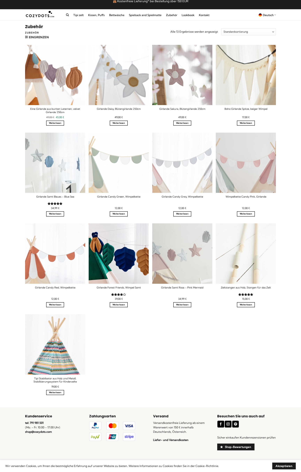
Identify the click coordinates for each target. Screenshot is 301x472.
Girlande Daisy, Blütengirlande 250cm (119, 108)
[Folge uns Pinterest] (235, 424)
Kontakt (204, 15)
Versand (160, 416)
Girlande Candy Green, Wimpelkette (118, 196)
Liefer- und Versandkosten (170, 440)
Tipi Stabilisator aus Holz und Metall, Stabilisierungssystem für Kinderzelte (55, 380)
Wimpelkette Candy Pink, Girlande (246, 196)
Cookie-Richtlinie (206, 466)
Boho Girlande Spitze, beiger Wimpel (246, 108)
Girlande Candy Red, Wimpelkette (55, 287)
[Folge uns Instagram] (228, 424)
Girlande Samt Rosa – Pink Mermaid (182, 287)
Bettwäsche (116, 15)
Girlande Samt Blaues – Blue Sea (55, 196)
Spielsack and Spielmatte (145, 15)
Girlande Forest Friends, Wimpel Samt (119, 287)
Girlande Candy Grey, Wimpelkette (182, 196)
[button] (67, 15)
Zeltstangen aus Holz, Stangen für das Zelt (246, 287)
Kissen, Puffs (96, 15)
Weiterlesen (55, 123)
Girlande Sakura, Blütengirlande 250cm (182, 108)
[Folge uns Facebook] (220, 424)
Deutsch (268, 15)
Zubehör (171, 15)
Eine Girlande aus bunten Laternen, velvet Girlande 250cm (55, 110)
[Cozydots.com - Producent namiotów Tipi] (43, 15)
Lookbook (188, 15)
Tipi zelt (78, 15)
